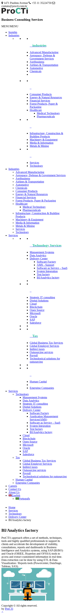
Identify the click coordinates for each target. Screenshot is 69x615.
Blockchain (36, 306)
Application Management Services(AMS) (44, 418)
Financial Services (40, 100)
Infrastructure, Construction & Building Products (46, 135)
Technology (36, 165)
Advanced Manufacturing (44, 52)
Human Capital (38, 381)
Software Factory (46, 261)
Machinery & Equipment (44, 139)
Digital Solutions (39, 300)
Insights (12, 32)
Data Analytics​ (38, 255)
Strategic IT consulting (42, 297)
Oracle (33, 316)
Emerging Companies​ (42, 387)
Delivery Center (39, 258)
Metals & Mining (39, 145)
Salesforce (35, 322)
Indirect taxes (37, 349)
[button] (9, 26)
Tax (18, 457)
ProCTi (9, 608)
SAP (32, 319)
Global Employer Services (44, 345)
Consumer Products (41, 94)
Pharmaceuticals (46, 116)
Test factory (43, 274)
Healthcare (36, 110)
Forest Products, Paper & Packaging (36, 200)
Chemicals (35, 71)
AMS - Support (45, 264)
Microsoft (35, 313)
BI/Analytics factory (48, 277)
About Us (13, 492)
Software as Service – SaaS (52, 268)
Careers (12, 485)
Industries (13, 35)
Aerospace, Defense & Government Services (42, 57)
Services (34, 162)
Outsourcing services (41, 352)
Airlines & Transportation (44, 64)
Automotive (36, 68)
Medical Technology (48, 113)
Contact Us (14, 489)
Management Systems (42, 252)
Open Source (37, 310)
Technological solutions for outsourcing (45, 476)
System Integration (47, 271)
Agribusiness (37, 61)
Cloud (33, 303)
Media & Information (41, 142)
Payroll (34, 355)
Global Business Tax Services (46, 342)
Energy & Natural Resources (46, 97)
